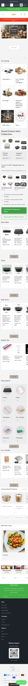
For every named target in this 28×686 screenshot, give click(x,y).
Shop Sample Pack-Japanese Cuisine (12, 210)
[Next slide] (17, 58)
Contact (3, 622)
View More (24, 489)
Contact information (7, 682)
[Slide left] (10, 252)
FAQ (2, 631)
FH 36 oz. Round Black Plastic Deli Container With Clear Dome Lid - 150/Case (18, 279)
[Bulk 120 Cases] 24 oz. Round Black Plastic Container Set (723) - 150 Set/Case (18, 318)
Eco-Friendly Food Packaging (20, 80)
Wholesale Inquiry (5, 624)
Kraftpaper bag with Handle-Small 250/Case (7, 467)
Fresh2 (8, 680)
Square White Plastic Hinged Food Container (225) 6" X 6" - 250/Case (18, 468)
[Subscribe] (23, 596)
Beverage (5, 100)
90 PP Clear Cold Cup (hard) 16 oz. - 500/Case (18, 357)
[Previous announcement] (2, 9)
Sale (17, 125)
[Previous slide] (10, 58)
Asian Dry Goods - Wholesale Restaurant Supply (19, 104)
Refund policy (15, 682)
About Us (3, 619)
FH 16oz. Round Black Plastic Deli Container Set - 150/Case (6, 278)
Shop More (5, 158)
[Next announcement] (25, 9)
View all (14, 256)
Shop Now (14, 446)
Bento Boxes (4, 607)
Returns (3, 636)
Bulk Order (6, 125)
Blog (2, 639)
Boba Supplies (4, 610)
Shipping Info (4, 634)
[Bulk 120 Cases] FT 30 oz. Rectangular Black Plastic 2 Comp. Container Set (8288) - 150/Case (7, 318)
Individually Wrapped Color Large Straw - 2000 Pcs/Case (6, 358)
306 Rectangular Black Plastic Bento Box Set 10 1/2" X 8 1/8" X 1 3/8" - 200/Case (18, 240)
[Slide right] (17, 252)
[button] (2, 14)
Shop (14, 52)
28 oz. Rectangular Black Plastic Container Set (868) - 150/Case (7, 240)
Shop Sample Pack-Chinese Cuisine (14, 217)
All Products (4, 605)
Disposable (6, 79)
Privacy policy (14, 680)
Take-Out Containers (6, 613)
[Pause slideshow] (25, 58)
